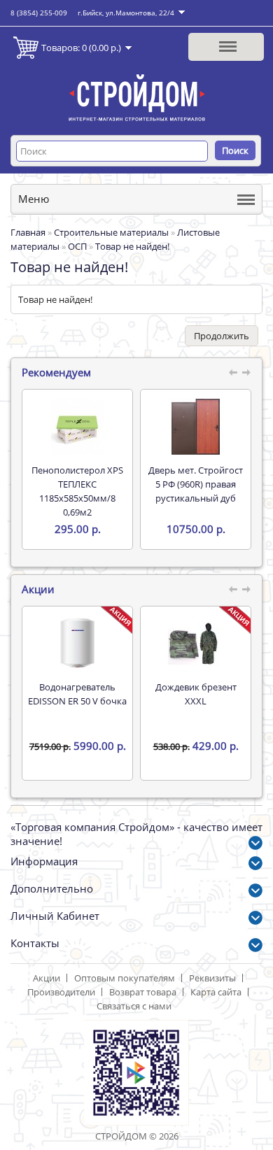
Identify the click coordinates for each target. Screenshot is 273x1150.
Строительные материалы (111, 232)
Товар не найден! (132, 246)
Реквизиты (212, 978)
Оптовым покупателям (124, 978)
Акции (46, 978)
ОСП (77, 246)
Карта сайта (215, 992)
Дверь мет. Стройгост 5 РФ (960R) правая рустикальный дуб (195, 484)
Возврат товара (142, 992)
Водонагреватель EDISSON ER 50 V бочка (77, 694)
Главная (28, 232)
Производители (61, 992)
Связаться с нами (134, 1006)
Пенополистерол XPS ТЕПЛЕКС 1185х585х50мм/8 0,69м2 (77, 491)
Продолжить (221, 335)
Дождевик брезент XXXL (196, 694)
